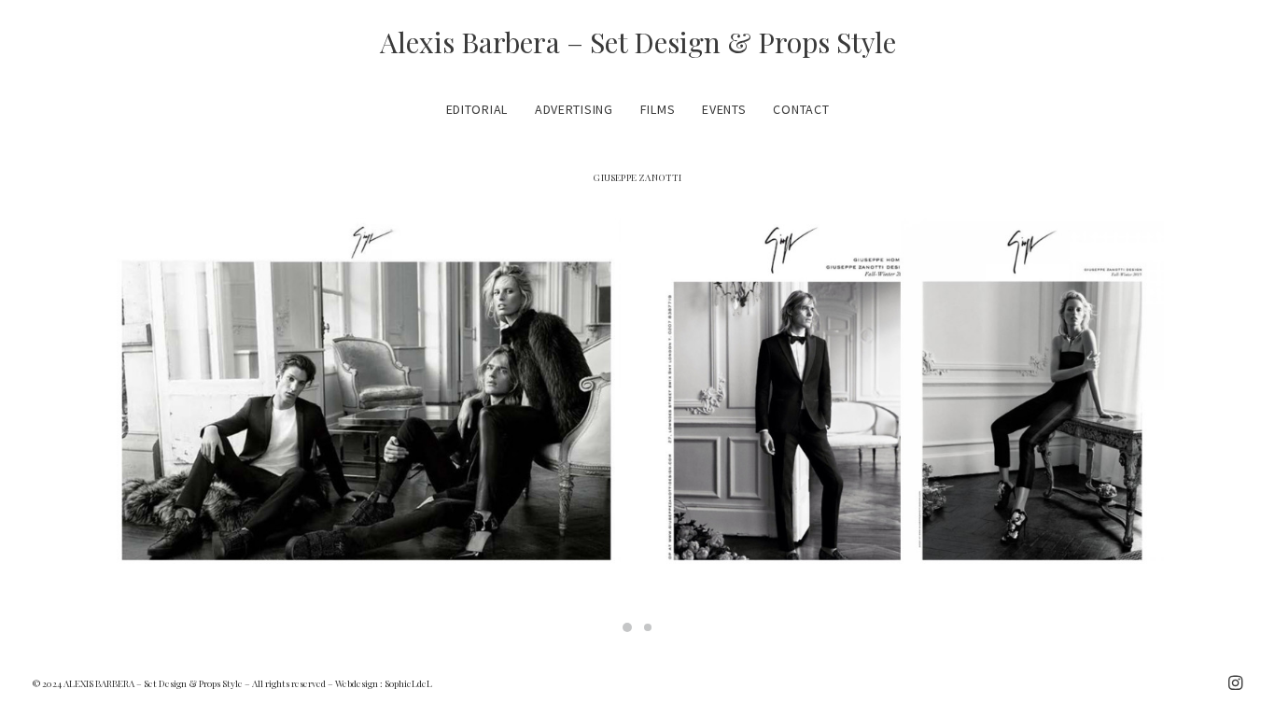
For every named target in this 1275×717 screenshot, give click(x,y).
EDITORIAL (477, 109)
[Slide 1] (627, 627)
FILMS (658, 109)
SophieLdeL (408, 683)
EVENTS (724, 109)
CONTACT (801, 109)
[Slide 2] (648, 627)
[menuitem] (483, 109)
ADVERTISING (574, 109)
